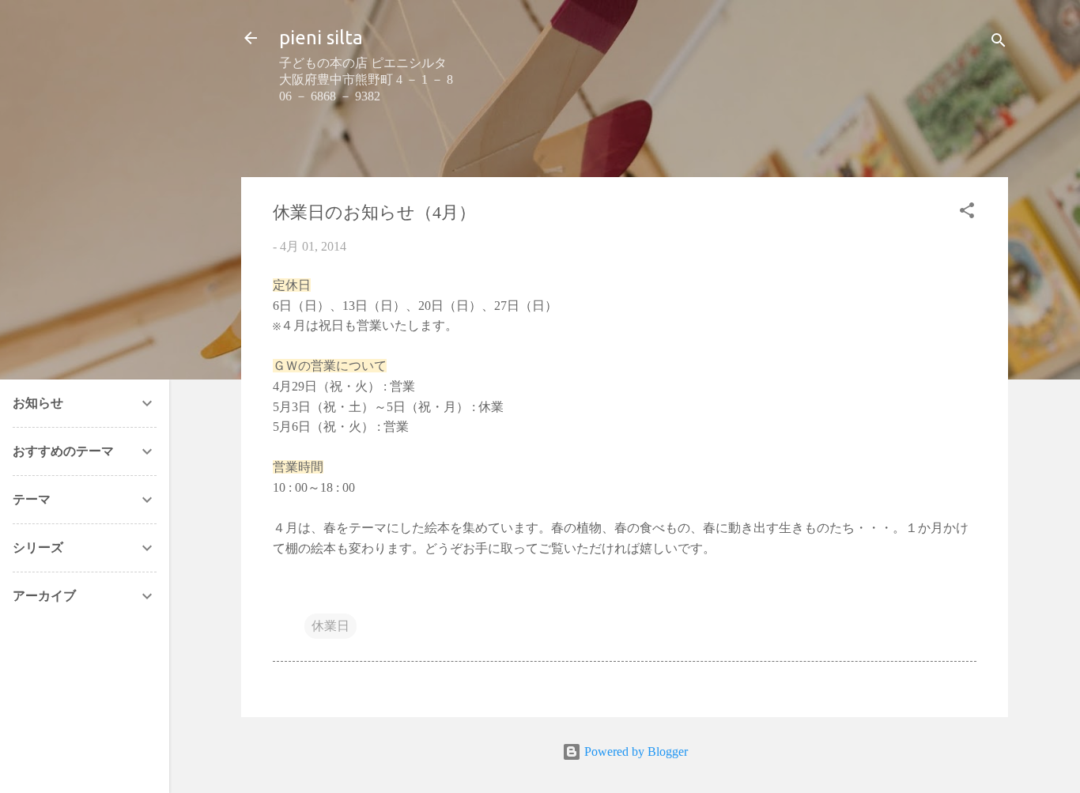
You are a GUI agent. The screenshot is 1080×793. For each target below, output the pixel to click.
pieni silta (321, 37)
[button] (966, 213)
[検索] (998, 43)
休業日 (330, 626)
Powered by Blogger (634, 751)
